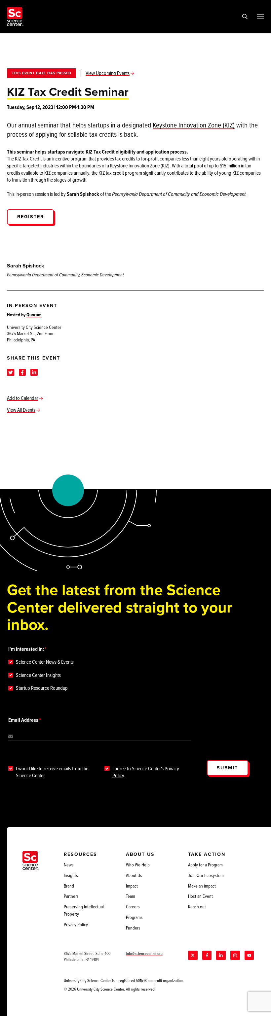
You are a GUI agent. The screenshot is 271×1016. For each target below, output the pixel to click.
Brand (69, 886)
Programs (134, 917)
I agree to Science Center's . (145, 772)
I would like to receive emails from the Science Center (52, 772)
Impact (132, 886)
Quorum (34, 314)
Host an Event (200, 896)
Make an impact (202, 886)
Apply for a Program (205, 864)
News (69, 864)
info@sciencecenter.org (144, 953)
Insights (71, 875)
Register (30, 216)
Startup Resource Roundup (42, 687)
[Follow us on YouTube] (249, 955)
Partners (71, 896)
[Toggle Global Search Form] (245, 16)
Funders (133, 928)
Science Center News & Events (45, 661)
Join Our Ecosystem (206, 875)
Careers (133, 906)
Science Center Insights (38, 675)
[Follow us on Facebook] (207, 955)
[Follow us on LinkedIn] (220, 955)
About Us (134, 875)
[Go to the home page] (15, 16)
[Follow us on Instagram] (235, 955)
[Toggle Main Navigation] (260, 16)
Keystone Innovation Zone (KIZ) (194, 125)
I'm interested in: (26, 649)
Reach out (197, 906)
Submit (227, 767)
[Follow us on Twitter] (192, 955)
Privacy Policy (76, 924)
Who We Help (138, 864)
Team (130, 896)
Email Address (23, 720)
